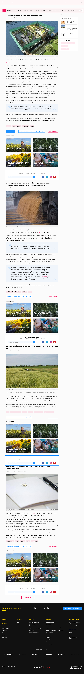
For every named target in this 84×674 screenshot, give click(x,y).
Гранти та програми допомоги (53, 635)
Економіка (4, 635)
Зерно (37, 10)
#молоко (8, 126)
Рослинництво (5, 626)
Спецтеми (37, 2)
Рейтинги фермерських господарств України (54, 627)
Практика (4, 630)
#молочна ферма (16, 126)
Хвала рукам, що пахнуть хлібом (53, 644)
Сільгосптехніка (52, 10)
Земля (26, 10)
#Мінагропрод (10, 291)
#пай (8, 412)
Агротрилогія (49, 624)
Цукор (61, 10)
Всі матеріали (53, 131)
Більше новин (28, 597)
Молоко (73, 10)
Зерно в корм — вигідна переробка (54, 630)
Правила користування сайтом (74, 638)
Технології (4, 632)
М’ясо (67, 10)
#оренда (24, 412)
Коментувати (10, 131)
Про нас (70, 632)
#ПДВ (16, 541)
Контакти (71, 634)
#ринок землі (65, 45)
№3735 (40, 232)
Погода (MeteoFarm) (34, 622)
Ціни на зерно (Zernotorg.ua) (32, 625)
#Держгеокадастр (49, 412)
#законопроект (10, 541)
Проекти (55, 2)
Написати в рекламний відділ (74, 623)
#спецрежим (35, 541)
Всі (3, 10)
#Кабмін (24, 291)
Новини (29, 2)
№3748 (34, 513)
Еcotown (8, 62)
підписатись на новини (72, 608)
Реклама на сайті (73, 625)
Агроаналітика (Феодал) (35, 628)
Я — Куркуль (49, 639)
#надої (32, 126)
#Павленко (17, 291)
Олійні (43, 10)
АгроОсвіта (48, 637)
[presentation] (2, 10)
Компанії (18, 624)
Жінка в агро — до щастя (51, 641)
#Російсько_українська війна (68, 43)
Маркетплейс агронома (35, 635)
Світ (31, 10)
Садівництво (17, 10)
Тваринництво (5, 628)
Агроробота (32, 630)
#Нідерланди (25, 126)
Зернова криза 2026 (50, 622)
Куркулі (17, 622)
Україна (9, 10)
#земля (30, 412)
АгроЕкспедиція (49, 632)
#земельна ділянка (38, 412)
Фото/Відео (64, 2)
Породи (18, 627)
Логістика (4, 637)
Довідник (46, 2)
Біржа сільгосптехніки (34, 632)
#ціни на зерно (65, 48)
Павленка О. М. (45, 276)
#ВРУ (30, 291)
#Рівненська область (15, 412)
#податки (23, 541)
